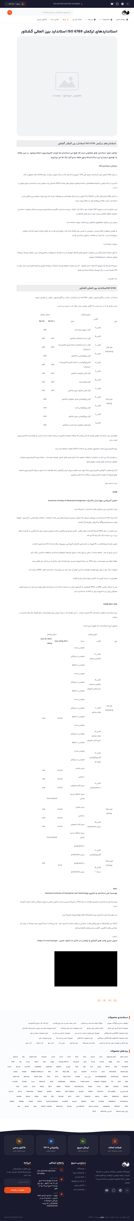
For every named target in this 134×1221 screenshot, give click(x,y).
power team (33, 1057)
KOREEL (21, 1101)
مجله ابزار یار (77, 19)
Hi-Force (94, 1072)
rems (118, 1062)
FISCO (25, 1086)
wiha (44, 1062)
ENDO (36, 1096)
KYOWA (77, 1077)
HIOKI (52, 1082)
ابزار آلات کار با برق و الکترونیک (38, 1023)
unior (103, 1072)
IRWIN (90, 1086)
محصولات (106, 19)
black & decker (94, 1106)
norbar (101, 1062)
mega (52, 1062)
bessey (74, 1101)
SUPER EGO (114, 1077)
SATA (69, 1096)
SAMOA (49, 1091)
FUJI (91, 1067)
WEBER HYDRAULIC (37, 1072)
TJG (112, 1082)
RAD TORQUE (69, 1091)
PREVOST (42, 1082)
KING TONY (67, 1077)
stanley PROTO (63, 1062)
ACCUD (11, 1091)
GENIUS (125, 1096)
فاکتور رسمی (42, 19)
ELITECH (27, 1067)
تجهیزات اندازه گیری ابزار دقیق (118, 1028)
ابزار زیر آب (61, 1043)
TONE (45, 1096)
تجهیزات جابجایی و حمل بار (61, 1033)
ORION (90, 1091)
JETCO (20, 1091)
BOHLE (28, 1096)
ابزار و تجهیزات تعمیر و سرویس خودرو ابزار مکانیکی (39, 1028)
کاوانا (75, 1072)
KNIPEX (67, 1086)
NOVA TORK (38, 1077)
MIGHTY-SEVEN (46, 1106)
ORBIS (58, 1086)
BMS (126, 1082)
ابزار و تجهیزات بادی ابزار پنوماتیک (71, 1028)
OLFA (33, 1086)
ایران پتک (88, 1077)
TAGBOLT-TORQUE (100, 1082)
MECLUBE (66, 1072)
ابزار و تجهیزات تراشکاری (85, 1038)
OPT (56, 1072)
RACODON (112, 1072)
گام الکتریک (124, 1091)
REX (52, 1096)
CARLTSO (100, 1091)
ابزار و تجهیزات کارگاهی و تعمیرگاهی (116, 1033)
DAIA (35, 1106)
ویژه (64, 19)
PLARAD (101, 1101)
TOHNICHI (87, 1096)
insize (9, 1067)
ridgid (110, 1062)
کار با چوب (28, 1043)
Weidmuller (124, 1072)
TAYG (17, 1086)
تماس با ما (55, 19)
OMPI (126, 1106)
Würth (27, 1106)
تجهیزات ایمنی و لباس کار (64, 1038)
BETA (50, 1086)
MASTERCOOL (79, 1086)
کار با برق (51, 1043)
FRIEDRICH (111, 1101)
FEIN (115, 1067)
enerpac (44, 1057)
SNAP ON (16, 1077)
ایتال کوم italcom (122, 1111)
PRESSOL (73, 1082)
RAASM (19, 1096)
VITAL (99, 1086)
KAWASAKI (106, 1106)
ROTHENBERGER (100, 1077)
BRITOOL (27, 1077)
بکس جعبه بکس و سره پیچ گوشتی (64, 1023)
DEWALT (83, 1101)
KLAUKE (15, 1082)
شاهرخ (68, 1067)
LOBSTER (49, 1067)
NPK (49, 1072)
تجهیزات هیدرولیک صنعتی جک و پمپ (87, 1033)
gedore (15, 1057)
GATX (57, 1077)
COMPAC (116, 1086)
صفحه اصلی (120, 19)
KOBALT (59, 1067)
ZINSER (125, 1086)
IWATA (97, 1096)
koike (99, 1067)
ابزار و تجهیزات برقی (45, 1038)
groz (85, 1062)
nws (20, 1062)
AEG (84, 1067)
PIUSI (77, 1067)
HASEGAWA (61, 1082)
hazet (126, 1062)
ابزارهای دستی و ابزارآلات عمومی (117, 1023)
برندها (90, 19)
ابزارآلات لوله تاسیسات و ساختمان (92, 1023)
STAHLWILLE (124, 1101)
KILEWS (83, 1072)
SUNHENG (38, 1067)
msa (100, 1057)
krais (69, 1057)
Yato (18, 1106)
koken (36, 1062)
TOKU (48, 1077)
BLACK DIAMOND (52, 1101)
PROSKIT (117, 1106)
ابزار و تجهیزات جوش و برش (39, 1033)
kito (23, 1057)
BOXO (106, 1096)
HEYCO (107, 1067)
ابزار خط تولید (73, 1043)
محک (33, 1082)
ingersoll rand (111, 1057)
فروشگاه (80, 1168)
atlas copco (124, 1057)
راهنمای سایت (78, 1189)
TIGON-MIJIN (84, 1082)
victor (28, 1062)
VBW (13, 1062)
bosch (93, 1057)
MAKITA (125, 1077)
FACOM (69, 1106)
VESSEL (11, 1101)
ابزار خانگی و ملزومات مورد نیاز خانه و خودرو (113, 1043)
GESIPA (40, 1091)
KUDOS (24, 1082)
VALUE (18, 1067)
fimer (77, 1057)
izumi (53, 1057)
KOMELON (115, 1096)
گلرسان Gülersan (106, 1111)
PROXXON (29, 1091)
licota (93, 1062)
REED (107, 1086)
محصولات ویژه (78, 1173)
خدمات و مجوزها (77, 1181)
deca (84, 1057)
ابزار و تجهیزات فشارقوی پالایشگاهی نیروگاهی (112, 1038)
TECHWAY (125, 1067)
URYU (78, 1096)
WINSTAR (59, 1106)
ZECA (94, 1111)
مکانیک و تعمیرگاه (88, 1043)
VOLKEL (81, 1091)
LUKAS (15, 1072)
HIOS (119, 1082)
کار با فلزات (39, 1043)
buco (61, 1057)
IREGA (42, 1086)
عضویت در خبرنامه (17, 1190)
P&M (92, 1101)
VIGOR (30, 1101)
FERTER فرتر (80, 1106)
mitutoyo (76, 1062)
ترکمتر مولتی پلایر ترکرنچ (95, 1028)
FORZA (39, 1101)
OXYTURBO (111, 1091)
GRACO (58, 1091)
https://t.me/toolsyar (47, 940)
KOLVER (60, 1096)
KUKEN (24, 1072)
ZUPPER (65, 1101)
